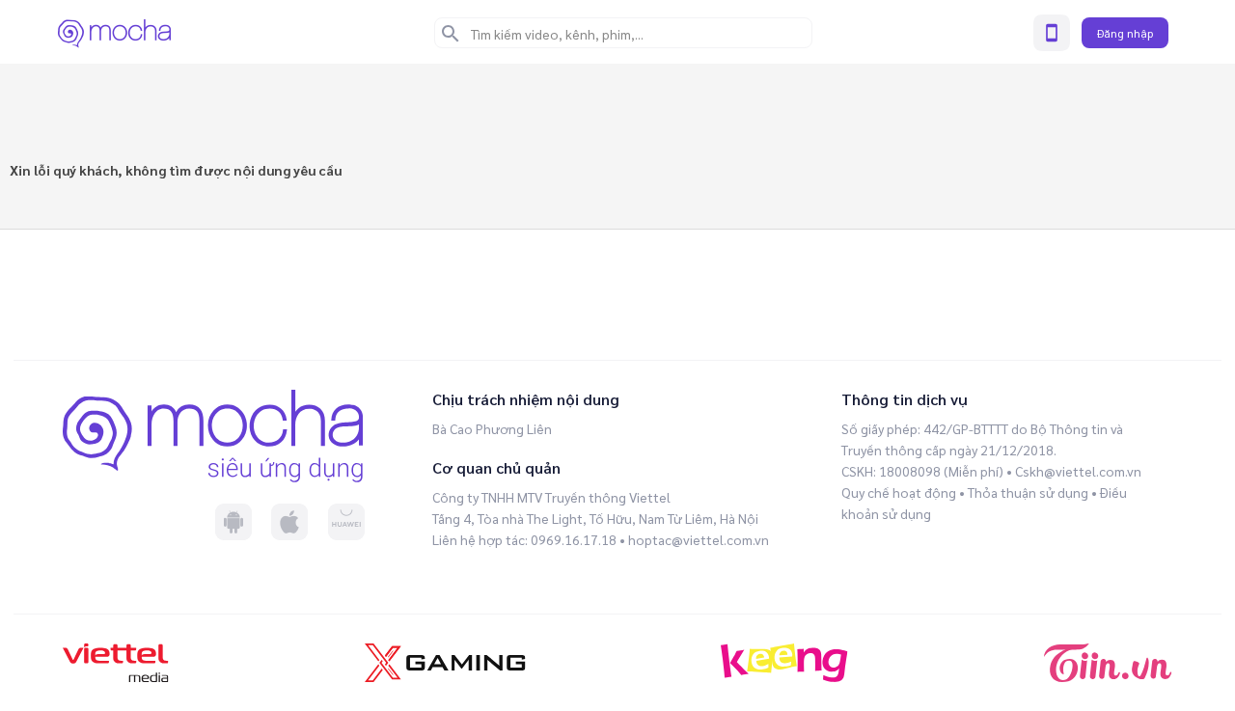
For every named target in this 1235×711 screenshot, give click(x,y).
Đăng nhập (1125, 33)
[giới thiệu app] (1051, 32)
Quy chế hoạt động (898, 492)
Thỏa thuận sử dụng (1028, 492)
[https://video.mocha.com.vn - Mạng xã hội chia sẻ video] (114, 32)
